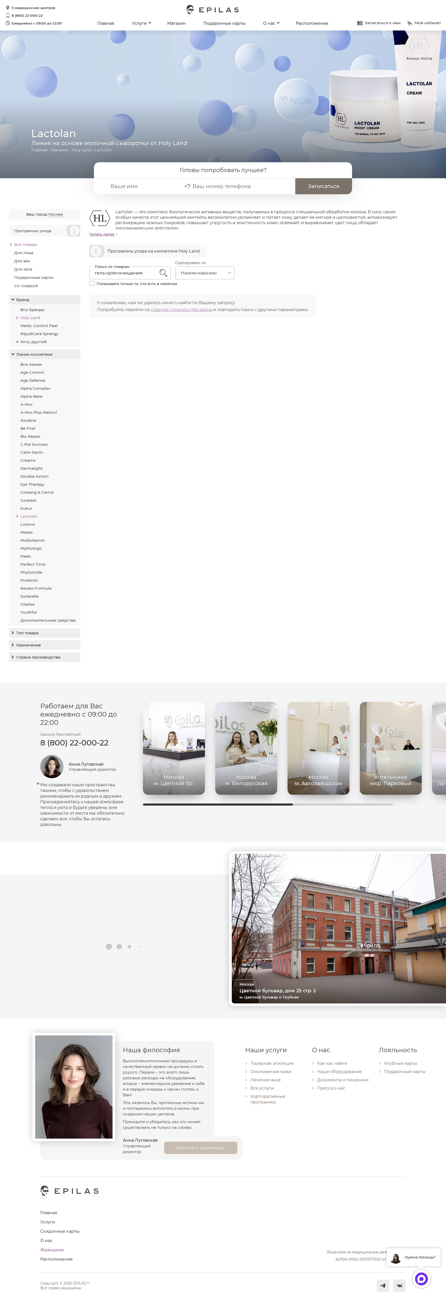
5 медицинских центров (33, 8)
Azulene (28, 420)
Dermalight (31, 468)
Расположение (312, 23)
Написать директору (201, 1147)
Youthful (28, 612)
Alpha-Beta (31, 396)
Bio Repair (30, 436)
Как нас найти (332, 1063)
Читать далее (102, 234)
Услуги (139, 23)
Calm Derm (31, 452)
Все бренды (32, 309)
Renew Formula (36, 588)
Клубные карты (400, 1063)
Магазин (176, 23)
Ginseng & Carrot (37, 492)
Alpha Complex (35, 388)
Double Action (34, 476)
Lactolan (28, 516)
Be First (27, 428)
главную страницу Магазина (181, 309)
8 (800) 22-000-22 (27, 15)
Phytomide (31, 572)
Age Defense (32, 380)
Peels (25, 556)
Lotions (27, 524)
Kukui (26, 508)
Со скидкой (26, 285)
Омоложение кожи (270, 1071)
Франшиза (51, 1249)
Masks (26, 532)
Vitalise (27, 604)
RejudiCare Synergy (39, 333)
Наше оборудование (339, 1071)
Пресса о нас (331, 1088)
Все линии (31, 364)
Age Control (32, 372)
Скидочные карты (59, 1231)
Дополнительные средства (48, 620)
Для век (22, 260)
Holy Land (81, 150)
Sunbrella (29, 596)
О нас (269, 23)
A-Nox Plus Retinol (38, 412)
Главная (105, 23)
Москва (56, 214)
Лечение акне (265, 1079)
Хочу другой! (33, 341)
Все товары (25, 244)
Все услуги (262, 1088)
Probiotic (29, 580)
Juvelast (28, 500)
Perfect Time (32, 564)
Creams (28, 460)
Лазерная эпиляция (272, 1063)
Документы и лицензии (343, 1079)
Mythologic (31, 548)
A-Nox (26, 404)
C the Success (34, 444)
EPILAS (213, 7)
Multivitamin (32, 540)
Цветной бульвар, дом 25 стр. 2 (278, 991)
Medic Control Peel (39, 325)
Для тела (23, 269)
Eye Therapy (32, 484)
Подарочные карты (224, 23)
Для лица (23, 252)
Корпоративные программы (267, 1099)
